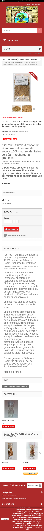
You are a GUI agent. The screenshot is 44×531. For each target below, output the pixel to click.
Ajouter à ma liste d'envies (17, 235)
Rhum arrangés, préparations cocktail (14, 498)
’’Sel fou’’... (5, 463)
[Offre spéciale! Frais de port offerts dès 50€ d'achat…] (22, 1)
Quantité (6, 218)
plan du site (37, 53)
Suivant (34, 109)
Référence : (5, 131)
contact (30, 53)
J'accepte (5, 519)
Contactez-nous (29, 4)
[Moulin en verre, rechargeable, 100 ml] (11, 408)
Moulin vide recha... (8, 421)
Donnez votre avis (9, 192)
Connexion (38, 4)
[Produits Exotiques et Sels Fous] (22, 14)
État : (3, 134)
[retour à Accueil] (4, 59)
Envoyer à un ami (10, 200)
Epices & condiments (9, 496)
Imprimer (8, 203)
